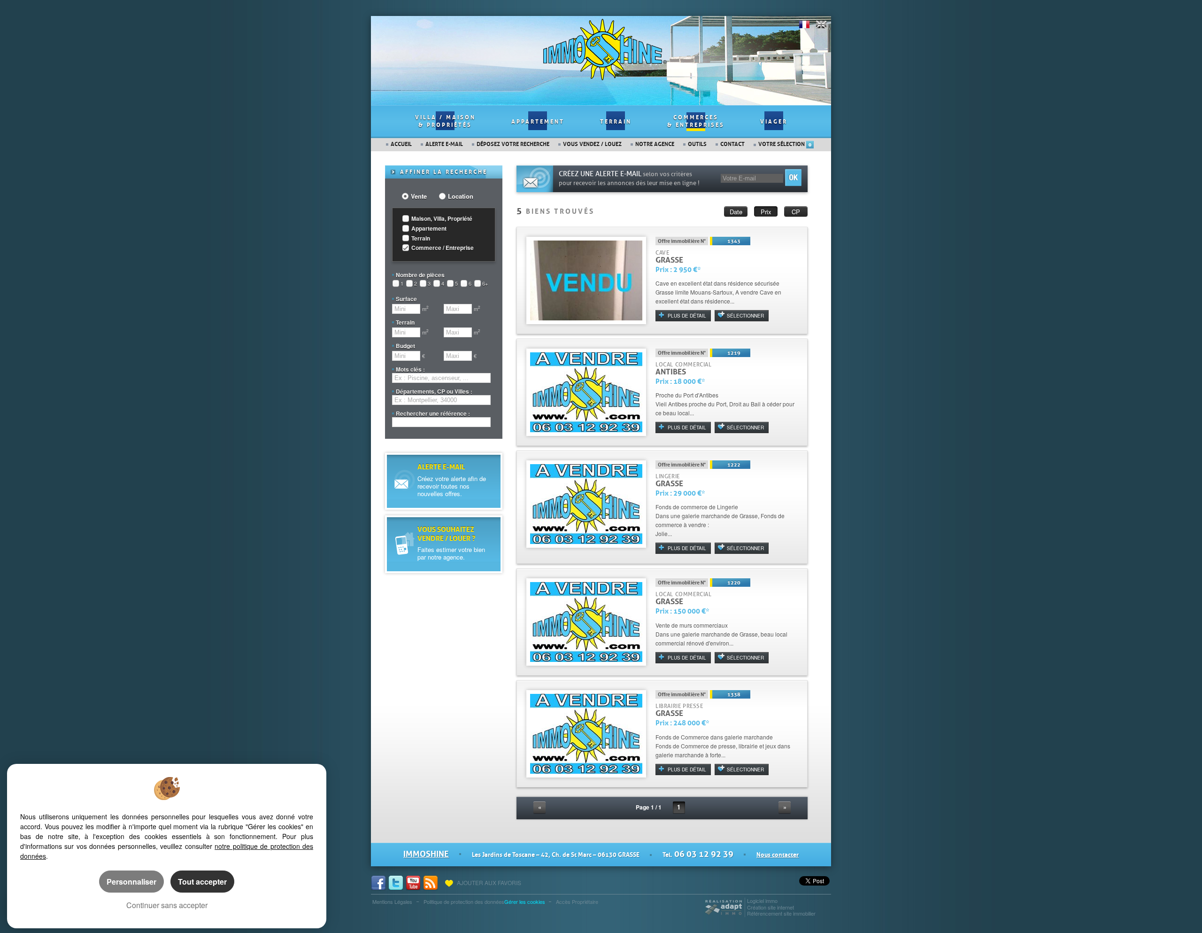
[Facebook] (379, 882)
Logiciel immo (762, 900)
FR (804, 24)
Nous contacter (777, 854)
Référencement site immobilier (781, 913)
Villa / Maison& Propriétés (445, 121)
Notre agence (654, 144)
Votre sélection (784, 144)
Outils (697, 144)
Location (460, 196)
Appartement (537, 121)
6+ (485, 283)
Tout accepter (202, 881)
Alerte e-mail (444, 144)
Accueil (401, 144)
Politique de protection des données (464, 901)
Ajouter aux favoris (488, 882)
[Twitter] (397, 882)
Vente (419, 196)
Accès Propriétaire (577, 901)
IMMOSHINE (426, 854)
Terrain (616, 121)
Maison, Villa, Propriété (441, 218)
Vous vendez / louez (592, 144)
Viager (773, 121)
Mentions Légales (392, 901)
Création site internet (770, 907)
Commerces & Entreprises (695, 121)
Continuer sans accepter (167, 905)
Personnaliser (131, 881)
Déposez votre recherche (513, 144)
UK (821, 24)
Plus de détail (687, 315)
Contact (732, 144)
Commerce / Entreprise (442, 247)
